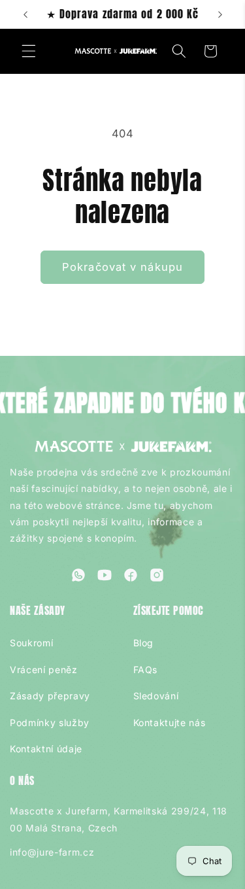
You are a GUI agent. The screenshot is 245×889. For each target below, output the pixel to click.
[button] (28, 51)
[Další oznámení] (220, 14)
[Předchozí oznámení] (25, 14)
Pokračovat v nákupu (122, 266)
